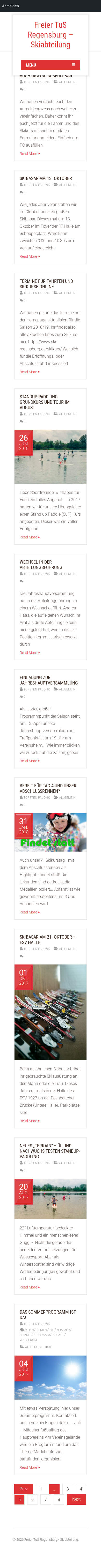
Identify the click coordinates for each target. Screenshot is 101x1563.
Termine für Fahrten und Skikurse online (46, 283)
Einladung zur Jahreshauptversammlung (49, 680)
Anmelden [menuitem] (10, 6)
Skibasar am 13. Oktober (46, 178)
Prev (24, 1488)
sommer (63, 1330)
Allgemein (67, 82)
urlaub (58, 1335)
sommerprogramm (35, 1335)
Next (76, 1499)
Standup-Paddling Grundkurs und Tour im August (45, 402)
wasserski (28, 1340)
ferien (42, 1330)
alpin (29, 1330)
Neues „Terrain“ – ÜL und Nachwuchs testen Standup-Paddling (50, 1151)
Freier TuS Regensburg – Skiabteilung (50, 34)
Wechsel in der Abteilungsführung (41, 564)
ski (52, 1330)
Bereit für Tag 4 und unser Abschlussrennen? (48, 788)
